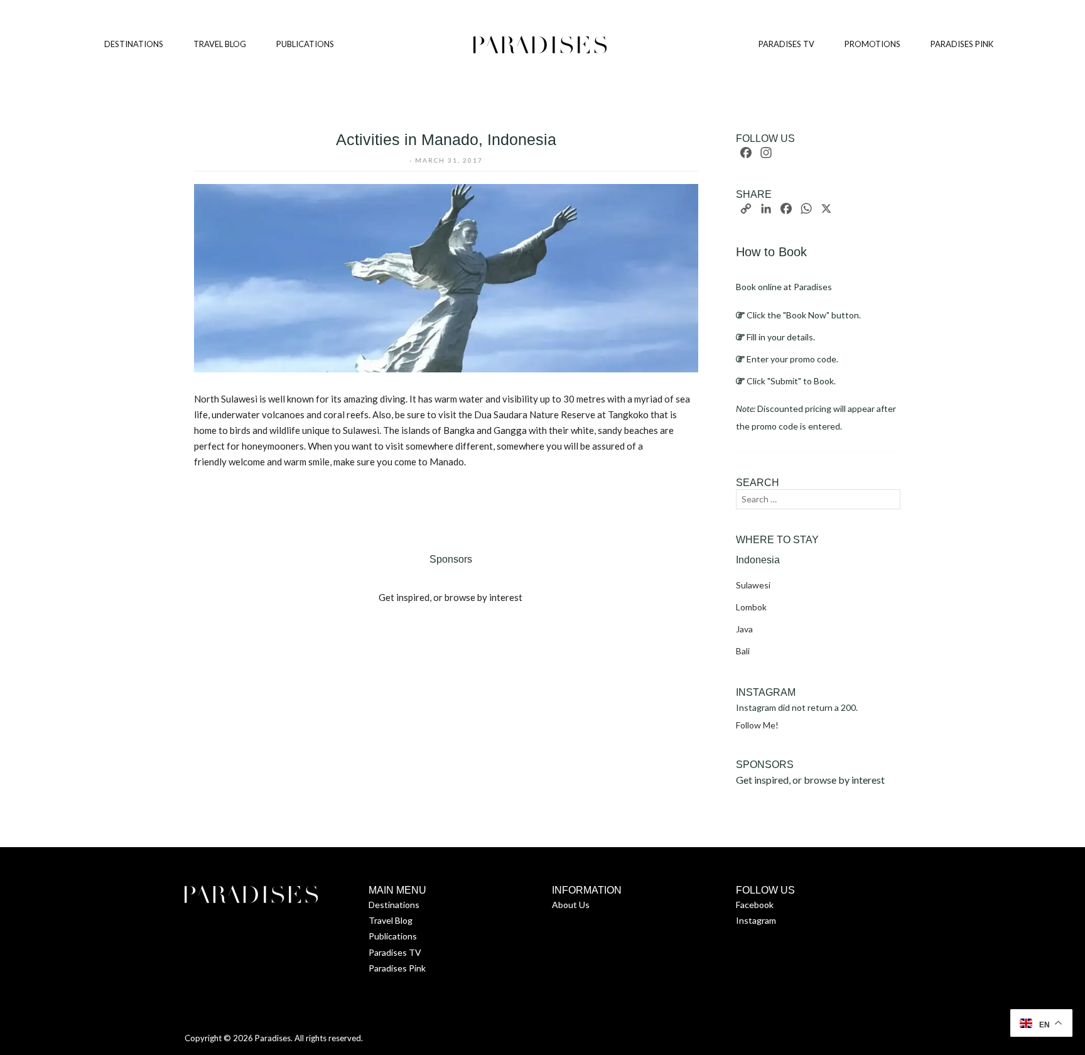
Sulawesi (753, 585)
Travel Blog (391, 920)
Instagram (756, 920)
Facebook (755, 904)
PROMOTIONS (872, 44)
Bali (743, 651)
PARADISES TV (786, 44)
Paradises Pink (397, 968)
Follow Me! (757, 725)
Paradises (273, 1038)
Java (744, 629)
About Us (571, 904)
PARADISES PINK (962, 44)
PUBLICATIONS (305, 44)
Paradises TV (395, 952)
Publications (393, 936)
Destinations (394, 904)
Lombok (751, 607)
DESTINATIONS (133, 44)
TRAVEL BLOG (219, 44)
